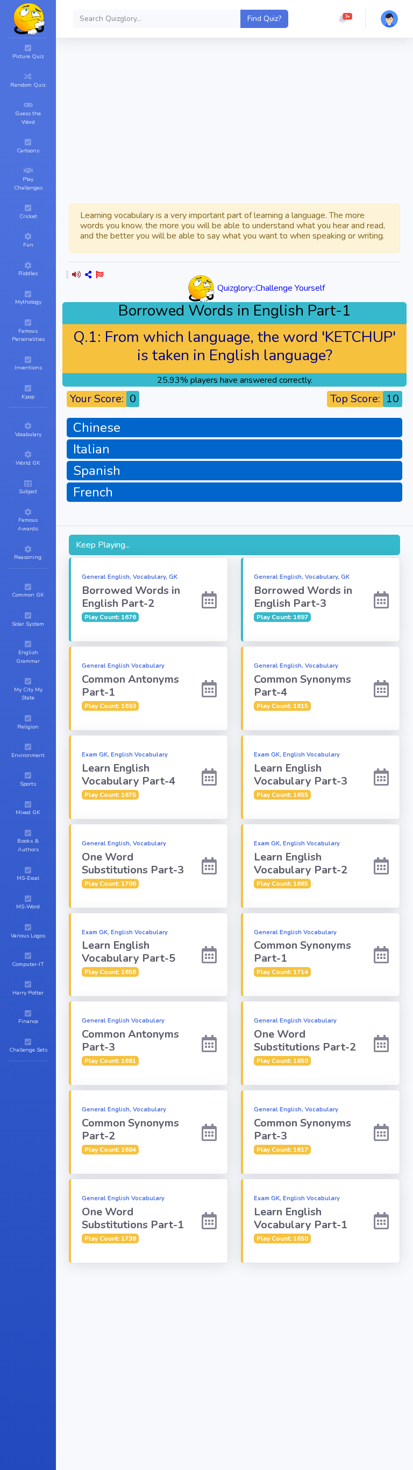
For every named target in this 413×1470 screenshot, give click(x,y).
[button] (342, 19)
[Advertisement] (234, 1343)
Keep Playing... (103, 545)
